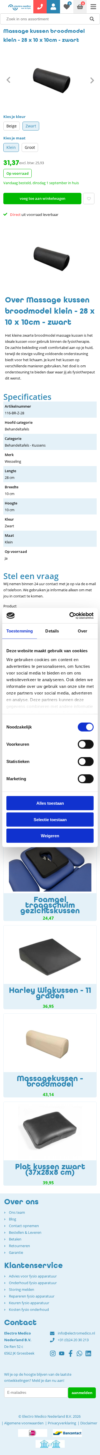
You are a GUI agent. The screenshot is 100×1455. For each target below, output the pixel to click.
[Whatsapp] (81, 1356)
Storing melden (21, 1289)
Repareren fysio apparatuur (31, 1296)
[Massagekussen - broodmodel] (50, 1055)
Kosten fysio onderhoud (29, 1309)
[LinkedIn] (90, 1356)
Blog (12, 1219)
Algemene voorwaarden (24, 1423)
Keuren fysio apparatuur (29, 1302)
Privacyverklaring (62, 1423)
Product (10, 606)
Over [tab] (82, 631)
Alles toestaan (50, 803)
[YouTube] (63, 1356)
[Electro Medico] (19, 7)
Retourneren (19, 1245)
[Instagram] (54, 1356)
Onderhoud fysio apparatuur (33, 1282)
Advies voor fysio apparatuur (33, 1276)
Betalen (15, 1239)
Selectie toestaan (50, 819)
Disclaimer (88, 1423)
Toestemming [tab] (19, 631)
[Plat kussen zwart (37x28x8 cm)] (50, 1143)
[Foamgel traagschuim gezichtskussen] (50, 878)
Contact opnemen (24, 1225)
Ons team (17, 1212)
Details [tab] (52, 631)
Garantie (16, 1252)
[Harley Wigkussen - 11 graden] (50, 967)
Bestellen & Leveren (25, 1232)
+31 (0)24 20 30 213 (73, 1339)
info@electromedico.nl (76, 1333)
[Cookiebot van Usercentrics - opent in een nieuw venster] (71, 615)
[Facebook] (72, 1356)
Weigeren (50, 835)
